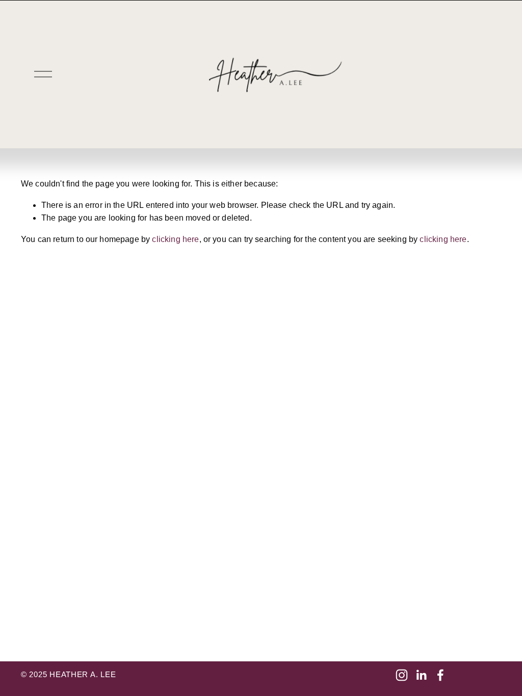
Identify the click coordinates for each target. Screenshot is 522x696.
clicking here (175, 239)
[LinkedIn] (421, 675)
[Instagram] (402, 675)
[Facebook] (440, 675)
